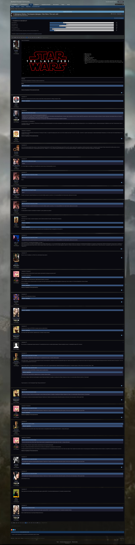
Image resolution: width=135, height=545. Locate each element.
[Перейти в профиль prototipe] (16, 297)
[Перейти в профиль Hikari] (16, 99)
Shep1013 (16, 181)
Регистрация (121, 1)
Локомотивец (16, 165)
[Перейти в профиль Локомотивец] (16, 161)
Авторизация (114, 13)
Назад (15, 37)
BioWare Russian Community (20, 2)
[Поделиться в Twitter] (13, 530)
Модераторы (28, 6)
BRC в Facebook (56, 4)
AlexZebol (16, 361)
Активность (37, 4)
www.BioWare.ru (15, 4)
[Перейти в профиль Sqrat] (16, 493)
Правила (22, 6)
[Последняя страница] (41, 37)
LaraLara (16, 464)
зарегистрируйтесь (23, 33)
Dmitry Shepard (16, 318)
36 (28, 37)
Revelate (16, 152)
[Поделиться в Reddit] (11, 530)
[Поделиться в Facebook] (15, 530)
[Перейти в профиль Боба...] (16, 220)
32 (21, 37)
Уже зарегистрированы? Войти (111, 1)
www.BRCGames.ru (24, 4)
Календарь (17, 6)
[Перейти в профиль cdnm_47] (16, 238)
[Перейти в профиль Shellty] (16, 257)
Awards (68, 4)
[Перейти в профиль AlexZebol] (16, 356)
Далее (38, 37)
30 (17, 37)
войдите (17, 33)
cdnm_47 (16, 242)
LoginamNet (32, 367)
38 (32, 37)
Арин (16, 138)
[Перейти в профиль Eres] (16, 274)
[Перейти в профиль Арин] (16, 134)
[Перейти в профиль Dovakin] (12, 14)
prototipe (16, 301)
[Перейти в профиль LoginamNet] (16, 329)
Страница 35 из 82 (45, 37)
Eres (16, 278)
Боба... (16, 223)
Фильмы (26, 15)
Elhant (16, 117)
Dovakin (18, 15)
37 (30, 37)
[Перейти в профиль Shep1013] (16, 176)
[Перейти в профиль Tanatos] (16, 475)
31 (19, 37)
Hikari (16, 103)
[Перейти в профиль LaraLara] (16, 460)
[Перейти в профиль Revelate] (16, 148)
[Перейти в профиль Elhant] (16, 113)
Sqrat (16, 498)
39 (34, 37)
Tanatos (31, 112)
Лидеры (62, 4)
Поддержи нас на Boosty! (46, 4)
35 (25, 522)
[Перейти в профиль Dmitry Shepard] (16, 312)
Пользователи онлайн (35, 6)
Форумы (12, 6)
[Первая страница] (12, 37)
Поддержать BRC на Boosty (67, 11)
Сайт (31, 4)
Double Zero (32, 355)
